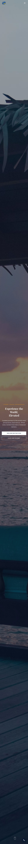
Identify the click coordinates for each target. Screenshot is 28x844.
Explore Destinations (14, 433)
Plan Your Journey (14, 438)
